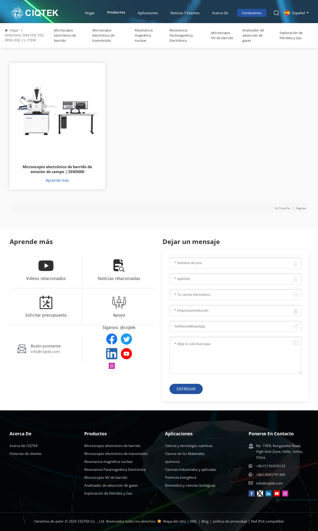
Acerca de (220, 12)
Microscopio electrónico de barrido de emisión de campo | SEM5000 (57, 169)
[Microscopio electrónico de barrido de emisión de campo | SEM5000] (57, 111)
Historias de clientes (26, 453)
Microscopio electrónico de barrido (65, 35)
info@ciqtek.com (45, 351)
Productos (116, 12)
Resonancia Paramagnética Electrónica (181, 35)
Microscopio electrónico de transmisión (103, 35)
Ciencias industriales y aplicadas (190, 469)
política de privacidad (230, 521)
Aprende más (57, 180)
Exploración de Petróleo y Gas (291, 35)
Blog (205, 521)
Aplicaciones (148, 12)
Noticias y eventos (185, 12)
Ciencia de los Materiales (185, 453)
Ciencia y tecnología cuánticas (189, 445)
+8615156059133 (270, 466)
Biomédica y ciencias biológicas (190, 485)
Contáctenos (252, 12)
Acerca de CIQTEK (24, 445)
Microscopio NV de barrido (222, 35)
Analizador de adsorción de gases (253, 35)
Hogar (90, 12)
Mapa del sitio (174, 521)
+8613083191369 (270, 474)
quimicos (172, 461)
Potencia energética (180, 477)
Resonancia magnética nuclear (144, 35)
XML (193, 521)
